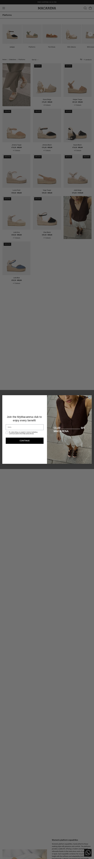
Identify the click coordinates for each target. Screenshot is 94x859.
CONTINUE (25, 440)
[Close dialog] (89, 397)
